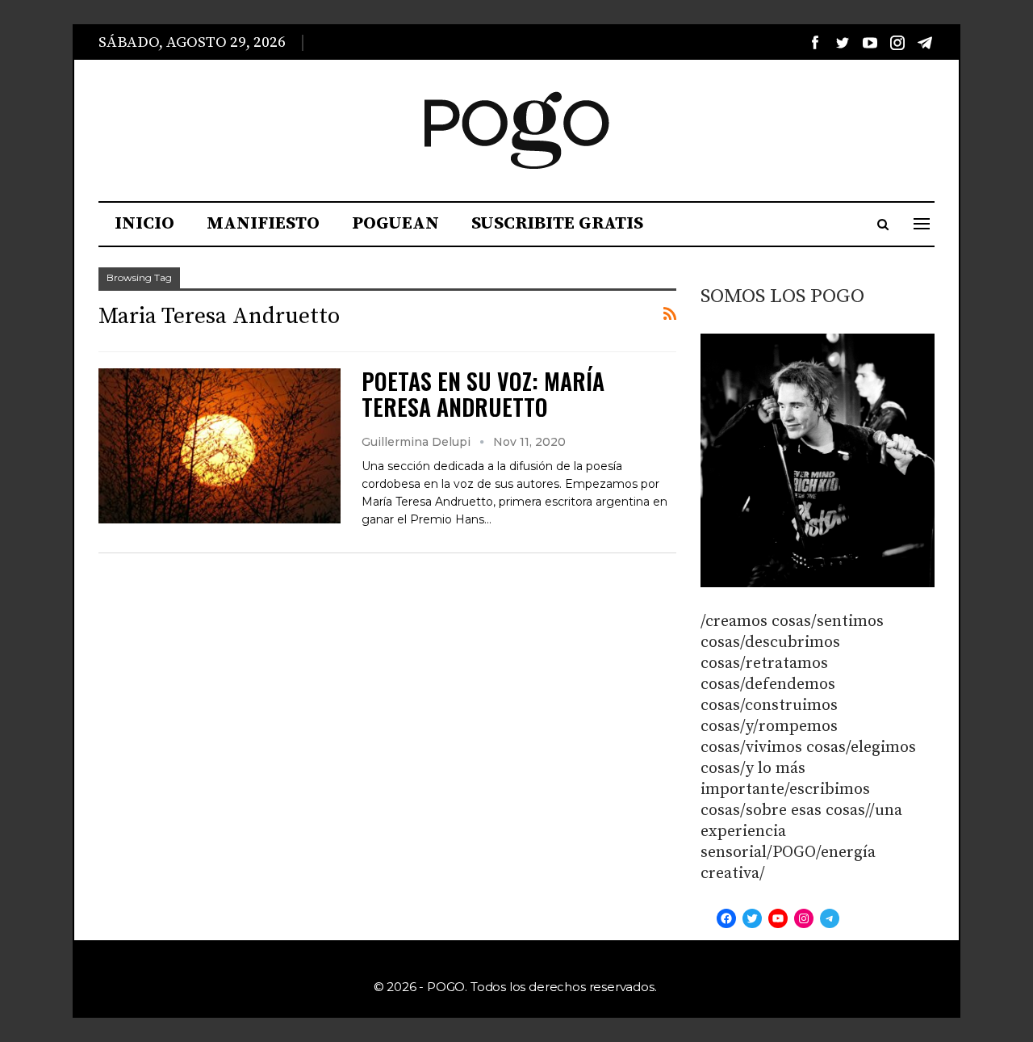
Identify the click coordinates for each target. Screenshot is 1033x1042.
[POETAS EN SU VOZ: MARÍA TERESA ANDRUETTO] (219, 445)
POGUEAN (395, 223)
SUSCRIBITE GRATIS (557, 223)
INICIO (144, 223)
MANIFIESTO (263, 223)
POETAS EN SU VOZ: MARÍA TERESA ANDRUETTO (483, 393)
